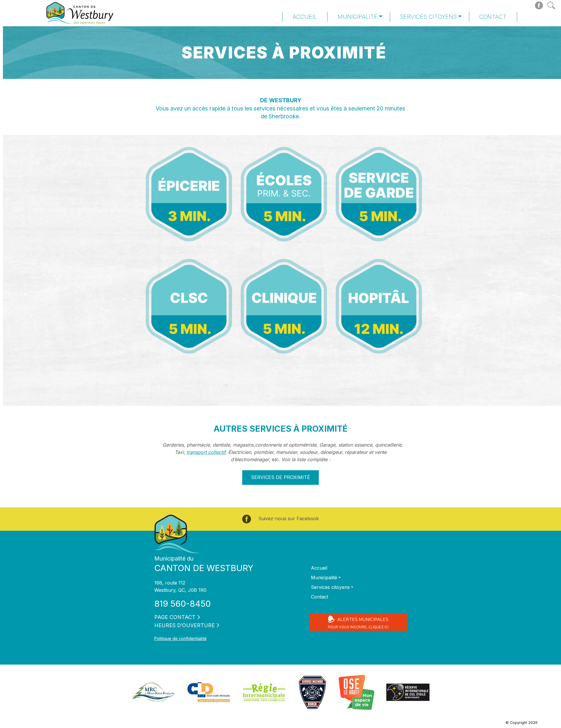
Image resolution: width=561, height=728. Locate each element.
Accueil (304, 16)
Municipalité (357, 16)
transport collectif (206, 452)
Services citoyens (428, 16)
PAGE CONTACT (174, 617)
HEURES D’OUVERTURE (184, 625)
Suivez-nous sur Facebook (288, 518)
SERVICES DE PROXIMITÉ (280, 477)
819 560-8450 (182, 604)
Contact (493, 16)
